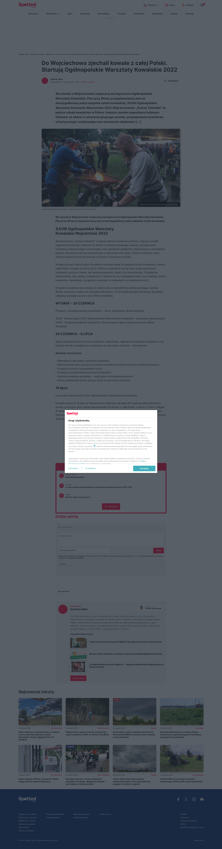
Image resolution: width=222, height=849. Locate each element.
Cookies (82, 464)
